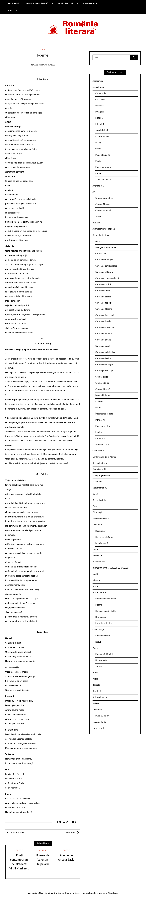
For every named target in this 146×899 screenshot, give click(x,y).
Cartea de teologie (104, 364)
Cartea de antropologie (106, 266)
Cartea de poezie (103, 340)
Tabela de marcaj (103, 180)
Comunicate (98, 451)
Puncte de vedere (103, 167)
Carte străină (101, 254)
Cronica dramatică (104, 198)
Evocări (96, 549)
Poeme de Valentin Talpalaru (42, 860)
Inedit (95, 574)
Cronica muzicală (103, 210)
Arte (95, 192)
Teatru (98, 217)
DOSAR (96, 494)
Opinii (98, 149)
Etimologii (97, 512)
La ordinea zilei (102, 137)
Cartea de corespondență (107, 278)
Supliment (97, 710)
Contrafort (100, 99)
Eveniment (97, 525)
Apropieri (99, 241)
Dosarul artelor (100, 500)
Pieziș (98, 161)
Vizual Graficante (56, 893)
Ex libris (99, 401)
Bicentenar (100, 531)
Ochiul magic (99, 630)
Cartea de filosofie (103, 309)
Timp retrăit (98, 728)
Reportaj (97, 685)
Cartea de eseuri (103, 297)
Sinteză (96, 703)
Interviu (96, 580)
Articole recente (90, 3)
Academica (98, 81)
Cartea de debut (102, 290)
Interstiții (99, 124)
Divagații (99, 112)
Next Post (71, 833)
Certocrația (100, 93)
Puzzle (98, 173)
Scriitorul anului (100, 697)
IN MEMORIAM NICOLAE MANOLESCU (110, 568)
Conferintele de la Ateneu (104, 457)
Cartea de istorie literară (106, 328)
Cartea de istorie (103, 321)
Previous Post (17, 833)
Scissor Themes (82, 893)
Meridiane (97, 605)
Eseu (95, 506)
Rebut (98, 642)
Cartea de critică (103, 284)
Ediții (10, 11)
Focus (98, 408)
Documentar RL (100, 488)
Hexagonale (100, 617)
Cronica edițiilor (102, 377)
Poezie (43, 50)
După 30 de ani (102, 716)
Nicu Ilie (43, 893)
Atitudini (96, 223)
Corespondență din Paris (106, 611)
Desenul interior (102, 395)
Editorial (99, 118)
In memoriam (99, 562)
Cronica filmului (102, 204)
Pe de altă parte (102, 155)
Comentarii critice (101, 235)
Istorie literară (99, 592)
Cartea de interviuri (104, 315)
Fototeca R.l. (98, 556)
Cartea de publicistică (105, 352)
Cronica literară (102, 389)
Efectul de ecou (102, 636)
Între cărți (100, 420)
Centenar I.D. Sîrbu (104, 537)
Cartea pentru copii (104, 371)
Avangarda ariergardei (105, 247)
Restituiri (97, 691)
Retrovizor (100, 438)
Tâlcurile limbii (99, 722)
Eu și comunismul (101, 519)
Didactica (99, 106)
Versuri (98, 666)
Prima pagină (13, 3)
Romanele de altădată (105, 599)
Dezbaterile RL (99, 469)
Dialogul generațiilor (102, 475)
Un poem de (101, 660)
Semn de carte (102, 445)
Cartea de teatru (103, 358)
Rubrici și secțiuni (65, 3)
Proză (95, 673)
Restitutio (99, 432)
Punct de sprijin (102, 426)
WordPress (113, 893)
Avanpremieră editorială (104, 229)
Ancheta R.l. (98, 186)
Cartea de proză (102, 346)
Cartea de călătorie (104, 272)
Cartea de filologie (103, 303)
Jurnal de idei (101, 130)
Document (97, 482)
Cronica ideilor (102, 383)
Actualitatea (98, 87)
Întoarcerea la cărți (104, 414)
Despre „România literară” (37, 3)
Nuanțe (98, 143)
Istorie (95, 586)
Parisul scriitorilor (103, 623)
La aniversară (101, 543)
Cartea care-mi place (105, 260)
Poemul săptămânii (104, 654)
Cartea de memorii (104, 334)
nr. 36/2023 (50, 65)
